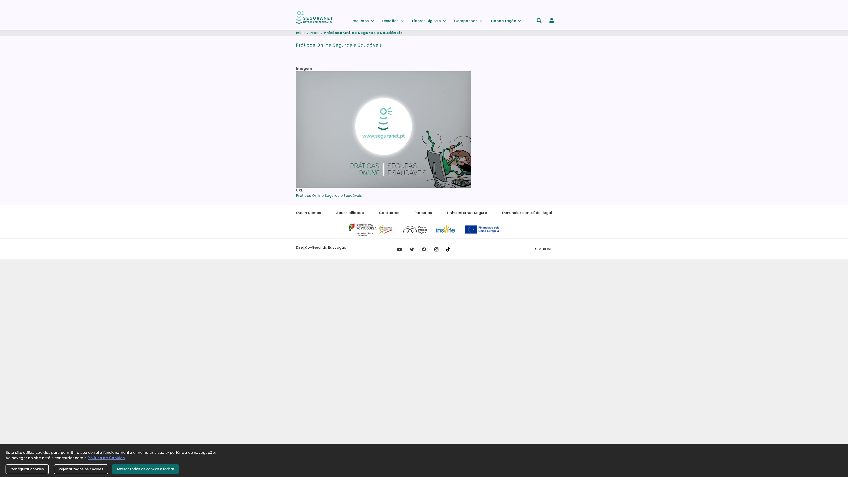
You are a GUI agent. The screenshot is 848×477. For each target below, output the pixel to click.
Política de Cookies (106, 458)
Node (315, 32)
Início (301, 32)
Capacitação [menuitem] (503, 20)
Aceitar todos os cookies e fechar (145, 469)
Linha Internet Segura (467, 212)
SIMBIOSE (543, 249)
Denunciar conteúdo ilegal (527, 212)
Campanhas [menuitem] (465, 20)
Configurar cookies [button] (27, 469)
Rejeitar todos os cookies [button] (81, 469)
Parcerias (423, 212)
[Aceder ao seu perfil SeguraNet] (551, 20)
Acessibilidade (350, 212)
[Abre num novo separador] (371, 229)
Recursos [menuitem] (360, 20)
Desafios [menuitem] (390, 20)
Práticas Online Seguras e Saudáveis (329, 195)
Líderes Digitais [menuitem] (426, 20)
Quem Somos (308, 212)
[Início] (314, 16)
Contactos (389, 212)
